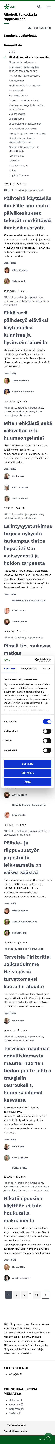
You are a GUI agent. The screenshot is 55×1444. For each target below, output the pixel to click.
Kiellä (28, 782)
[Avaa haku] (39, 6)
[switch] (47, 731)
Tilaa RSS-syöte (42, 27)
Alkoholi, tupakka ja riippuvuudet (29, 57)
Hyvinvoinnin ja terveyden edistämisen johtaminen (24, 69)
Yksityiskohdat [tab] (28, 668)
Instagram (15, 1408)
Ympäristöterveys (19, 175)
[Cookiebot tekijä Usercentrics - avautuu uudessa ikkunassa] (38, 660)
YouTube (13, 1413)
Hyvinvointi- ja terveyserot (24, 75)
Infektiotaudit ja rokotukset (25, 85)
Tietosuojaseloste (16, 1425)
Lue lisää (10, 262)
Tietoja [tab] (46, 668)
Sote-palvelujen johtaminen (25, 123)
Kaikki (12, 52)
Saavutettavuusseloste (16, 1431)
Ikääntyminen (17, 80)
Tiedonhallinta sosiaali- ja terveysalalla (24, 149)
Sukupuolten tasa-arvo (22, 128)
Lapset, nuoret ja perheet (24, 100)
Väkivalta (14, 160)
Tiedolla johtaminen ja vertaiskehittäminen (22, 140)
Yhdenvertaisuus (18, 165)
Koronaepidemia (18, 95)
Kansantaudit (16, 90)
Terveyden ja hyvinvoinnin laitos (27, 133)
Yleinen (13, 170)
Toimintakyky (16, 155)
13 (36, 1294)
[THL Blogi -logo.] (12, 7)
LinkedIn (14, 1400)
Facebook (14, 1404)
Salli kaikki (27, 763)
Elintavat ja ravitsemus (22, 62)
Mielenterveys (17, 113)
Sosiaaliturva (16, 118)
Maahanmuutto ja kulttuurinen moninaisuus (27, 107)
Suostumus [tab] (10, 668)
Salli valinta (27, 772)
